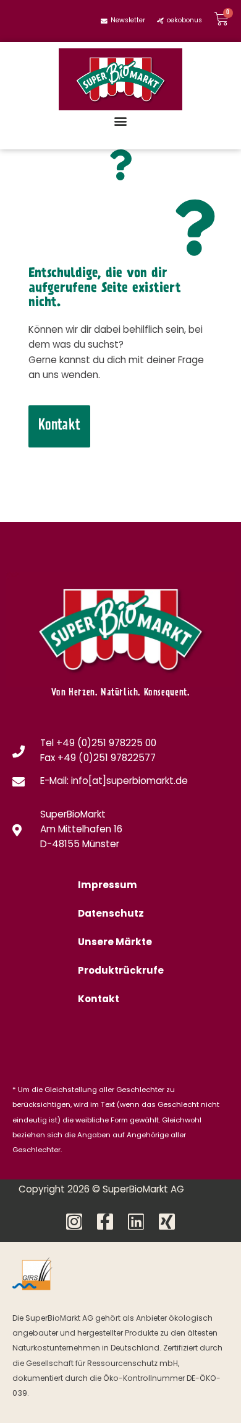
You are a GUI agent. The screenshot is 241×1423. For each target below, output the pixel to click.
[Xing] (167, 1222)
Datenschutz (111, 914)
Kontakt (98, 1000)
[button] (121, 120)
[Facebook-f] (105, 1222)
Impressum (107, 886)
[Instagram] (74, 1222)
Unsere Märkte (115, 943)
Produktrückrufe (121, 971)
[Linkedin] (136, 1222)
